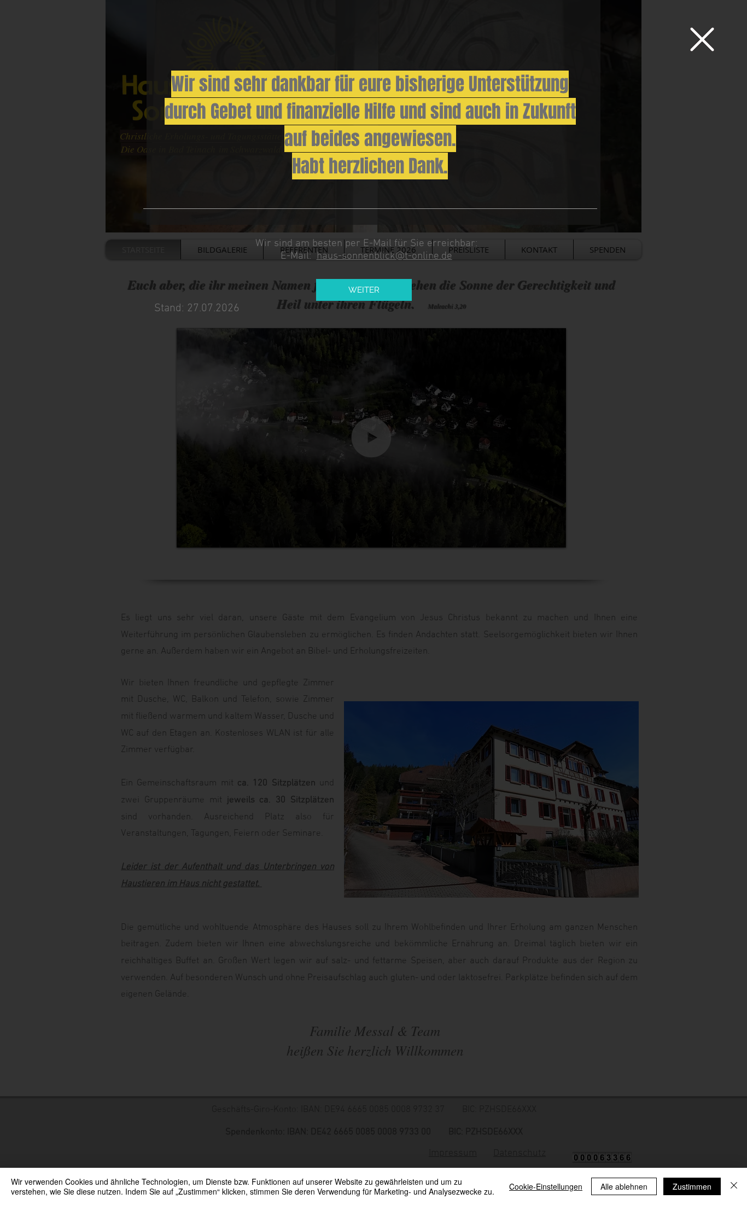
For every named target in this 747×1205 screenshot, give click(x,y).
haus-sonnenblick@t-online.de (384, 256)
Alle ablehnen (623, 1186)
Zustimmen (692, 1186)
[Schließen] (733, 1186)
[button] (702, 39)
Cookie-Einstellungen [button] (545, 1186)
